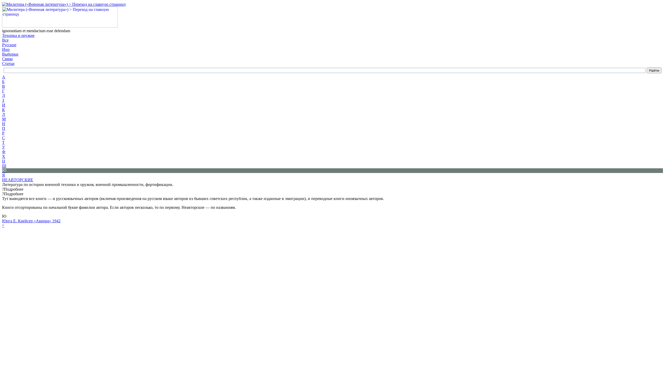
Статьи (8, 63)
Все (5, 40)
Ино (6, 49)
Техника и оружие (18, 35)
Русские (9, 45)
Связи (7, 59)
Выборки (10, 54)
